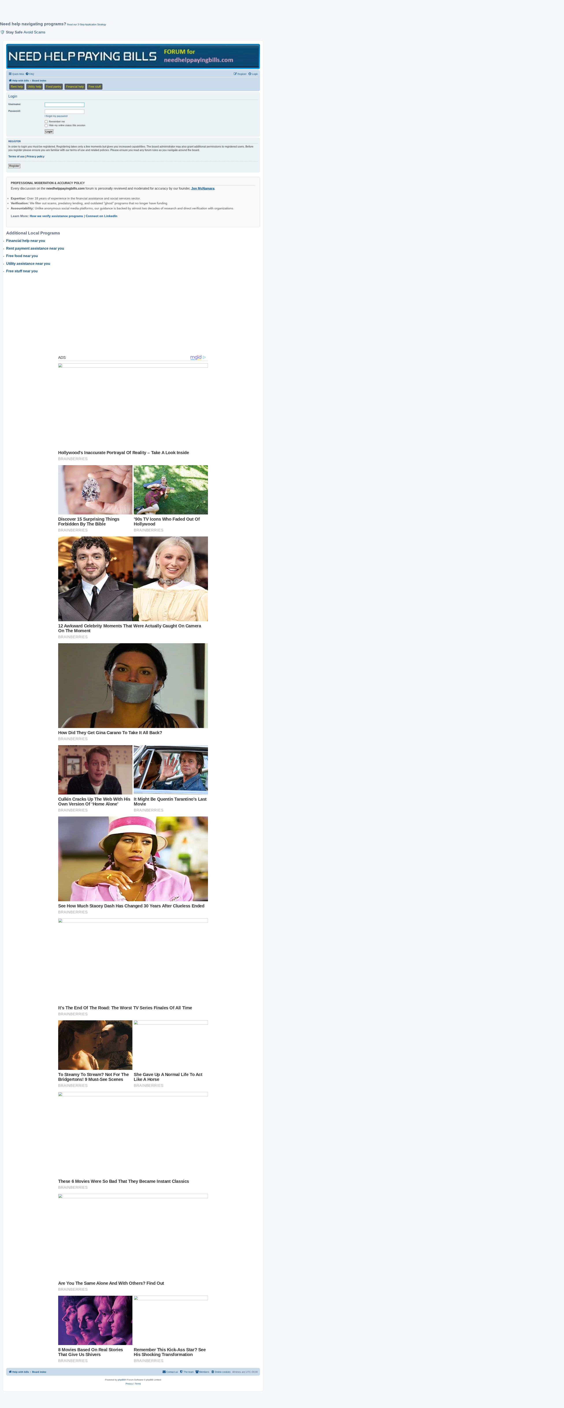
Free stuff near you (22, 271)
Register (14, 166)
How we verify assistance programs (56, 216)
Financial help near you (25, 241)
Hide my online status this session (66, 125)
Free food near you (22, 256)
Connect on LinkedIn (101, 216)
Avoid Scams (34, 32)
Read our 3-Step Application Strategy (86, 24)
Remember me (56, 121)
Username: (14, 104)
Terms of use (16, 156)
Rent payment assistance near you (35, 248)
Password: (14, 111)
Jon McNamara (202, 188)
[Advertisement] (107, 12)
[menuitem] (29, 74)
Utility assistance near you (28, 263)
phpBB (121, 1380)
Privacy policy (36, 156)
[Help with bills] (133, 56)
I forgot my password (56, 116)
